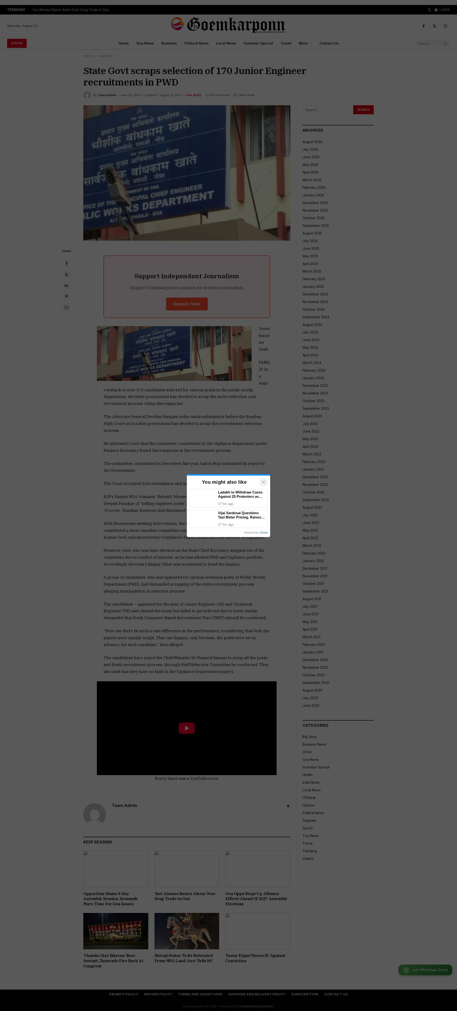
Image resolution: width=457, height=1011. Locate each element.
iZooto (264, 532)
